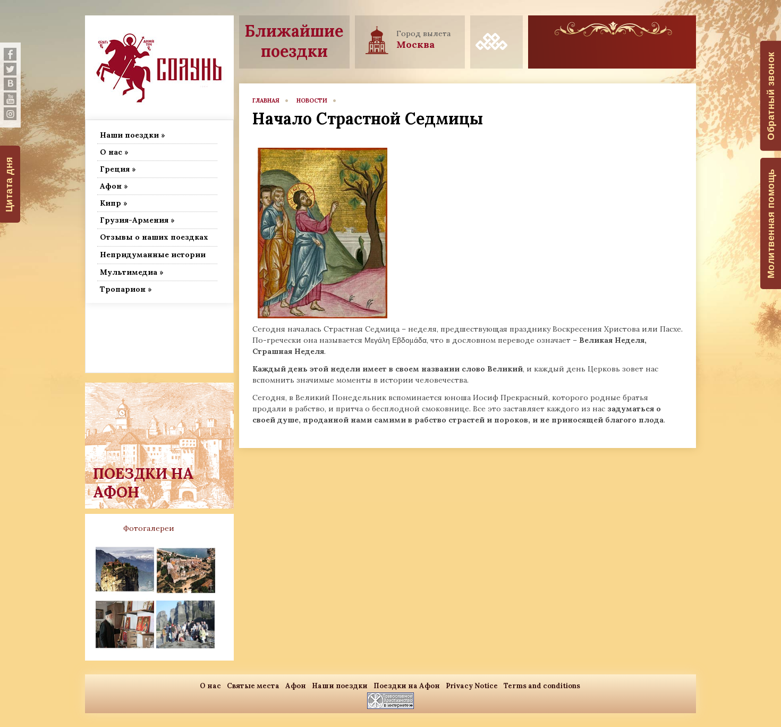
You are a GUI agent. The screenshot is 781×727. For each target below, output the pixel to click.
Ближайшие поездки (294, 41)
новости (311, 100)
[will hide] (10, 54)
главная (265, 100)
